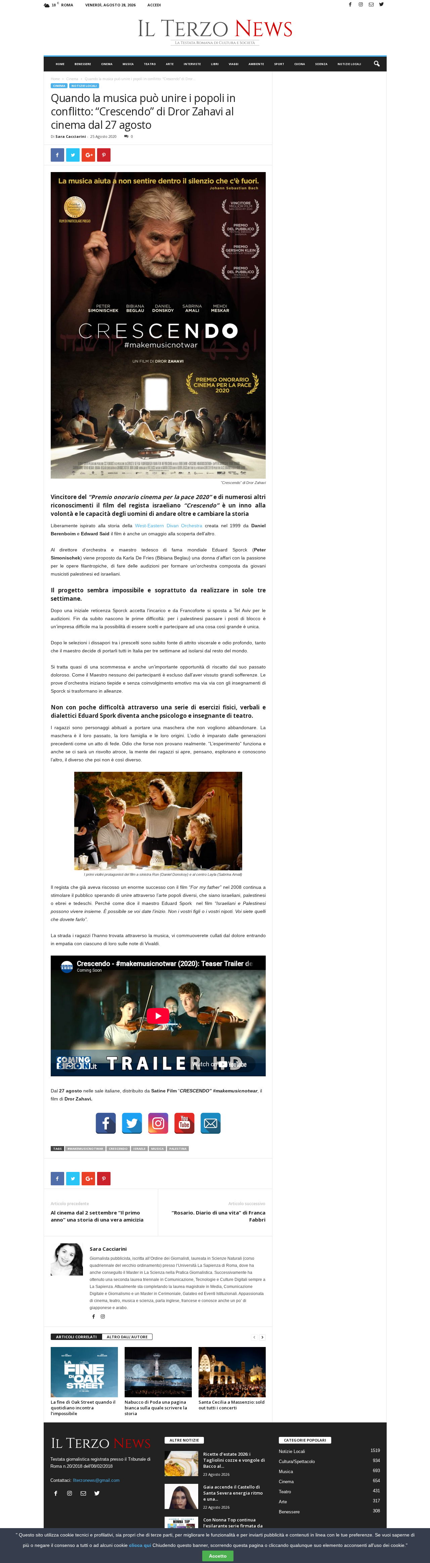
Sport (279, 64)
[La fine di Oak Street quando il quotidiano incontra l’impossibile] (84, 1372)
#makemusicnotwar (85, 1148)
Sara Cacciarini (70, 136)
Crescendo (118, 1148)
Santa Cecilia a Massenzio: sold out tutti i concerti (232, 1405)
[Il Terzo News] (215, 32)
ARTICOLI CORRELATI (76, 1336)
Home (60, 64)
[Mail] (371, 5)
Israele (139, 1148)
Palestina (177, 1148)
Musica (128, 64)
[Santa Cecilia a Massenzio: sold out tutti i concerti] (232, 1372)
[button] (376, 64)
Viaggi (234, 64)
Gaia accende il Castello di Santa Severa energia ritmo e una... (233, 1493)
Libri (215, 64)
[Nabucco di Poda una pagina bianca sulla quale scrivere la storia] (158, 1372)
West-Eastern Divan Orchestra (168, 525)
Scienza (321, 64)
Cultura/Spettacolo (297, 1461)
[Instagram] (361, 5)
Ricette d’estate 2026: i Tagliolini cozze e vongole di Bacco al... (234, 1460)
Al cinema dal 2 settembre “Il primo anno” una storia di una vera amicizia (97, 1216)
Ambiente (256, 64)
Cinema (107, 64)
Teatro (150, 64)
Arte (170, 64)
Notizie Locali (349, 64)
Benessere (83, 64)
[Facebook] (350, 5)
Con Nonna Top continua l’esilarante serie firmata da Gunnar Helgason (233, 1526)
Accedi (154, 4)
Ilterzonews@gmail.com (96, 1480)
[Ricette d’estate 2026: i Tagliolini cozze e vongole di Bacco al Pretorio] (181, 1463)
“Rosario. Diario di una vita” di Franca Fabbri (218, 1216)
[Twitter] (382, 5)
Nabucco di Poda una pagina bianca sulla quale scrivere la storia (156, 1407)
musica (157, 1148)
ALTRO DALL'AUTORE (127, 1336)
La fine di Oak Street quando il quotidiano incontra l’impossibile (83, 1407)
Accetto (218, 1556)
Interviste (192, 64)
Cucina (299, 64)
